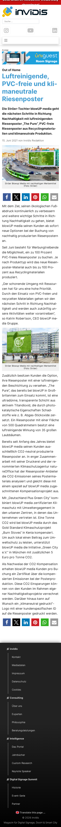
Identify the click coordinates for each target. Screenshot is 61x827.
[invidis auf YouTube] (30, 31)
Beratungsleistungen (23, 730)
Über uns (17, 705)
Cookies (16, 689)
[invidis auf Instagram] (6, 31)
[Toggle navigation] (30, 40)
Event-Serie (18, 795)
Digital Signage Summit (23, 779)
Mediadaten (18, 665)
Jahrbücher (18, 754)
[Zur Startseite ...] (25, 12)
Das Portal (18, 746)
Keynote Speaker (21, 771)
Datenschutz (19, 681)
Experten (17, 714)
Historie (16, 787)
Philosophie (18, 722)
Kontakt (16, 657)
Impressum (18, 673)
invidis (14, 648)
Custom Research (22, 763)
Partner (16, 803)
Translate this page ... (32, 812)
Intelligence (17, 738)
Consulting (16, 697)
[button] (7, 197)
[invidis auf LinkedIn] (55, 31)
